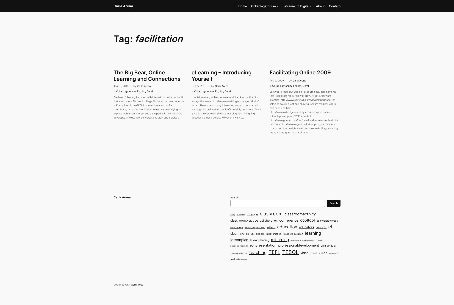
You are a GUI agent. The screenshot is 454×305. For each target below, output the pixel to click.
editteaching (236, 227)
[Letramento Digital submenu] (311, 6)
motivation (296, 240)
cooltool (307, 220)
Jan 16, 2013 (121, 85)
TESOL (290, 252)
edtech (271, 227)
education (287, 226)
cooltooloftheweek (327, 220)
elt (247, 233)
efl (331, 226)
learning (313, 233)
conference (288, 220)
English (141, 91)
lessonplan (239, 240)
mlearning (280, 239)
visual (313, 253)
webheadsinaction (238, 259)
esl (252, 233)
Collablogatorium (263, 6)
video (304, 253)
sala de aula (328, 245)
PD (252, 245)
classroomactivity (300, 214)
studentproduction (238, 253)
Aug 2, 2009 (277, 80)
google (260, 233)
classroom (271, 213)
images (277, 233)
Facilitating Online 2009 (300, 72)
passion (320, 240)
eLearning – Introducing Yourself (222, 75)
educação (321, 227)
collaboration (269, 220)
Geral (150, 91)
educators (306, 227)
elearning (237, 233)
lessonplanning (259, 240)
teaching (258, 252)
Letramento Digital (296, 6)
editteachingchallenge (255, 228)
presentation (265, 245)
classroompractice (244, 220)
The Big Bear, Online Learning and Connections (147, 75)
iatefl (269, 233)
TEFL (274, 252)
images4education (293, 233)
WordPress (137, 284)
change (252, 214)
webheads (333, 253)
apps (232, 215)
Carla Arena (123, 6)
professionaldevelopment (298, 245)
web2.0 (323, 253)
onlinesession (308, 240)
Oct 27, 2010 (199, 85)
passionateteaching (239, 246)
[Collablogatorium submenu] (277, 6)
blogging (241, 215)
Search (234, 197)
